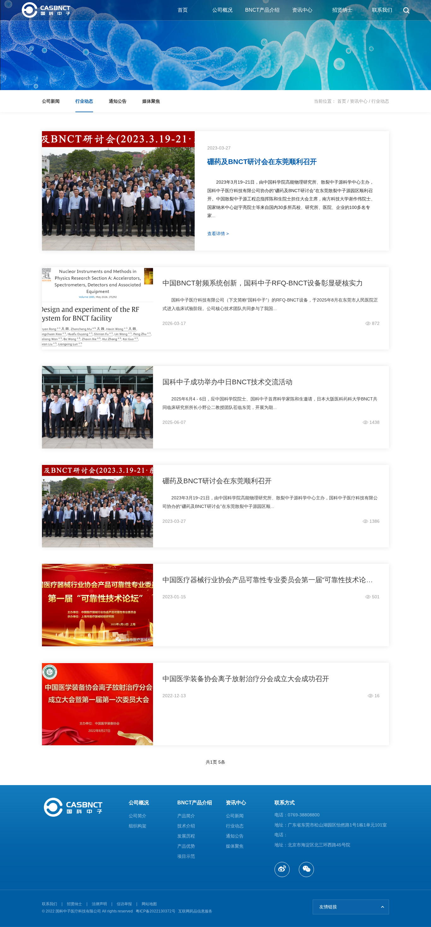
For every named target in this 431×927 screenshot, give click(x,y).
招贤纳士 (342, 10)
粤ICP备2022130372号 (155, 911)
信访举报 (124, 904)
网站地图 (149, 904)
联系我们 (382, 10)
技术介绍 (186, 825)
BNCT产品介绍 (262, 10)
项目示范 (186, 856)
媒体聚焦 (235, 846)
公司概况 (222, 10)
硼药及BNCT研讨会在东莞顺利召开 (262, 162)
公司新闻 (235, 815)
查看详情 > (218, 233)
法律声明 (99, 904)
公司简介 (137, 815)
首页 (183, 10)
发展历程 (186, 836)
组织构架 (137, 825)
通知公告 (235, 836)
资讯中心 (302, 10)
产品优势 (186, 846)
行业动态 (380, 101)
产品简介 (186, 815)
